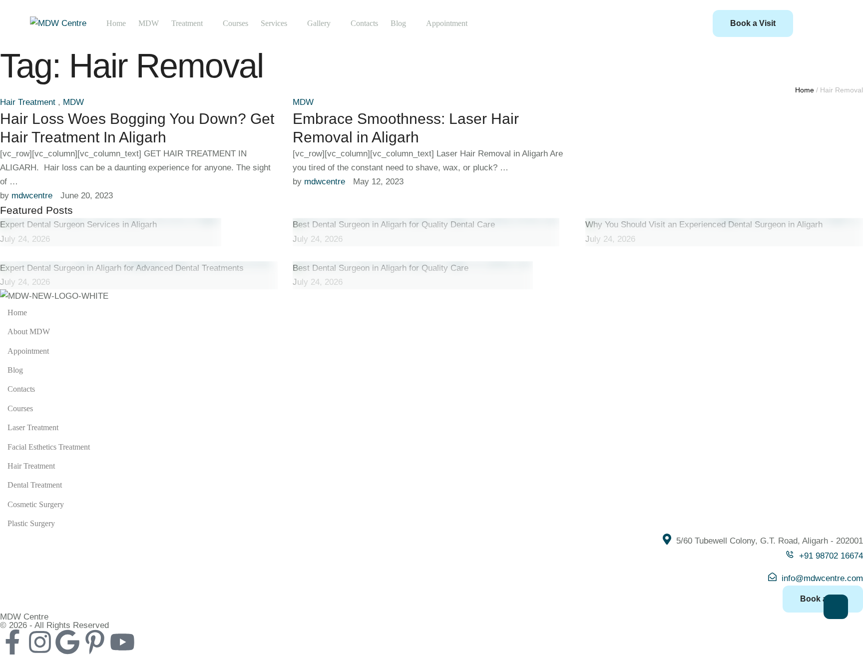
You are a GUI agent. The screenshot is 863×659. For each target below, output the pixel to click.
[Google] (67, 642)
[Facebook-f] (12, 642)
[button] (753, 23)
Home (804, 90)
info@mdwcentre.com (822, 578)
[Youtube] (122, 642)
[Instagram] (39, 642)
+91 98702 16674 (831, 556)
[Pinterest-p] (94, 642)
